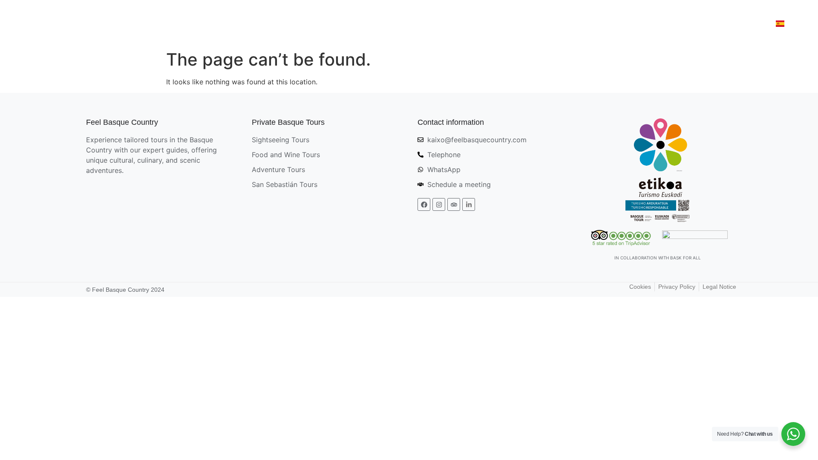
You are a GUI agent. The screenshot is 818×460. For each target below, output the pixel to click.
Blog (700, 22)
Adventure (503, 22)
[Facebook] (424, 204)
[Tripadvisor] (453, 204)
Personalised (652, 22)
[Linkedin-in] (468, 204)
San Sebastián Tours (576, 22)
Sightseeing (375, 22)
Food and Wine (440, 22)
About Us (742, 22)
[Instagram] (438, 204)
